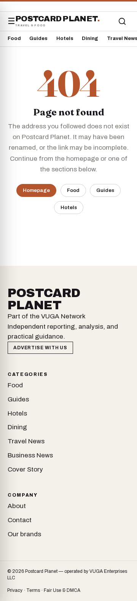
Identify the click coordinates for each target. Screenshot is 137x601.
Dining (90, 38)
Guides (38, 38)
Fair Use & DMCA (62, 590)
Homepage (36, 190)
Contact (20, 520)
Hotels (64, 38)
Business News (30, 455)
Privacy (14, 590)
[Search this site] (122, 21)
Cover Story (25, 469)
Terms (33, 590)
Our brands (24, 534)
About (17, 506)
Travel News (26, 441)
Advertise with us (40, 347)
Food (14, 38)
